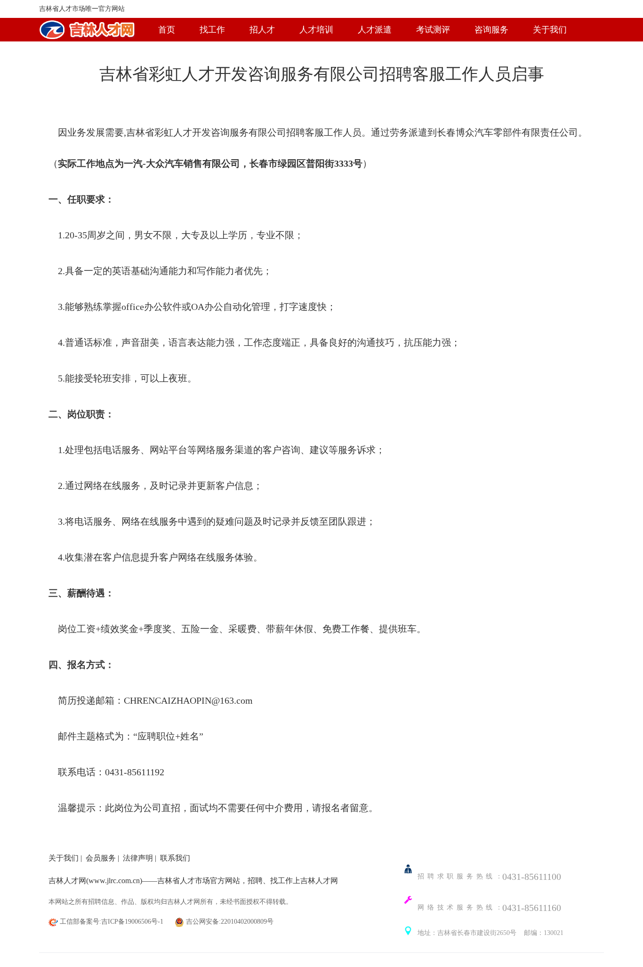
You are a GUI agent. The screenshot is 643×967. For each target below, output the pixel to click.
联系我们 (175, 858)
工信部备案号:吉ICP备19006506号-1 (111, 921)
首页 (166, 29)
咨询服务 (491, 29)
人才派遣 (375, 29)
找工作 (212, 29)
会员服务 (101, 858)
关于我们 (550, 29)
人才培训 (316, 29)
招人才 (262, 29)
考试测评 (433, 29)
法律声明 (138, 858)
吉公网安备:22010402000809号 (228, 921)
